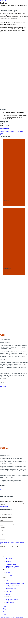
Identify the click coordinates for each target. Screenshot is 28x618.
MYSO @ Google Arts (11, 588)
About (1, 542)
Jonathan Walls (7, 264)
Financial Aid (9, 575)
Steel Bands (3, 386)
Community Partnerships (11, 564)
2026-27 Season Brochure (12, 599)
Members (5, 605)
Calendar (8, 597)
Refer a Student (9, 574)
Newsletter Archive (16, 514)
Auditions (8, 571)
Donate (22, 542)
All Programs (9, 558)
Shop (4, 611)
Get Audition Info (4, 506)
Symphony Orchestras (11, 560)
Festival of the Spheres (4, 128)
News (4, 608)
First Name (2, 527)
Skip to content (3, 0)
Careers (12, 542)
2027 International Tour (11, 567)
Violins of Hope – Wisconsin (12, 566)
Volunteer (8, 594)
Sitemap (2, 543)
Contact (17, 542)
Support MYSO (9, 591)
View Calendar (3, 134)
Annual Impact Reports (11, 586)
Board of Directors (10, 582)
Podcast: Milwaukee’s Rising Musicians (15, 583)
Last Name (2, 531)
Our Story (8, 579)
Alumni (4, 606)
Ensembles (8, 561)
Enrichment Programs (11, 563)
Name (1, 520)
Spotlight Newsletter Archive (12, 585)
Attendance (6, 542)
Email (1, 534)
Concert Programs (10, 602)
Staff (7, 580)
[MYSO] (7, 4)
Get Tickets (8, 601)
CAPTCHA (2, 538)
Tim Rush (5, 196)
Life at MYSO (9, 572)
